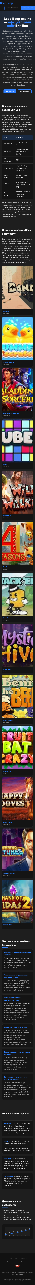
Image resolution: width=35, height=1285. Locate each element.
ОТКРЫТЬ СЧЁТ (28, 8)
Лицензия (17, 1258)
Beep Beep (6, 3)
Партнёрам (24, 1262)
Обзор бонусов (25, 91)
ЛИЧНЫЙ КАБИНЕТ (12, 8)
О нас (10, 1258)
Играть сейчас (10, 91)
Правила (24, 1258)
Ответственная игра (13, 1262)
